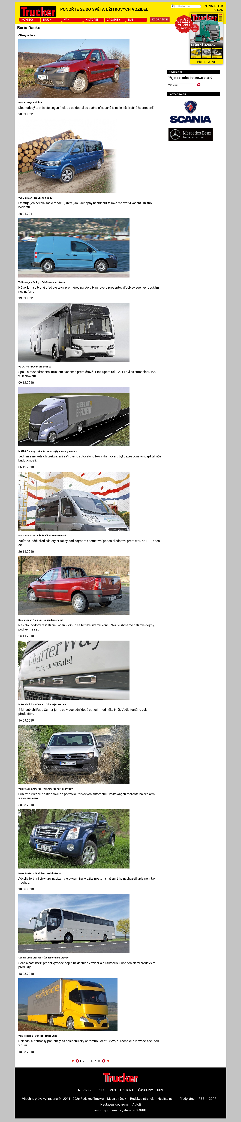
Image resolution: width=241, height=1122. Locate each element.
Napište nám (166, 1098)
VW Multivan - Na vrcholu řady (35, 198)
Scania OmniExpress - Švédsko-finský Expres (43, 957)
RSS (201, 1098)
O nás (218, 9)
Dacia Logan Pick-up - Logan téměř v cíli (40, 620)
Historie (91, 19)
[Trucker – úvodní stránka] (121, 1078)
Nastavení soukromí (114, 1104)
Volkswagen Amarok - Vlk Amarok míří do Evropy (45, 789)
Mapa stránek (116, 1098)
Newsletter (214, 6)
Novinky (27, 19)
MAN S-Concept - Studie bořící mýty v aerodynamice (47, 451)
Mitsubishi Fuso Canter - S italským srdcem (42, 704)
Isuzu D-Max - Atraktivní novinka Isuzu (39, 873)
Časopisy (113, 19)
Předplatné (187, 1098)
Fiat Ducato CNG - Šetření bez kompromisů (42, 535)
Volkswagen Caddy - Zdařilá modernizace (41, 282)
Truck (47, 19)
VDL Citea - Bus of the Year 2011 (36, 366)
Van (66, 19)
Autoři (136, 1104)
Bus (130, 19)
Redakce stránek (142, 1098)
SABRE (141, 1110)
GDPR (212, 1098)
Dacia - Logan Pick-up (30, 102)
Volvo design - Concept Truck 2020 (37, 1035)
